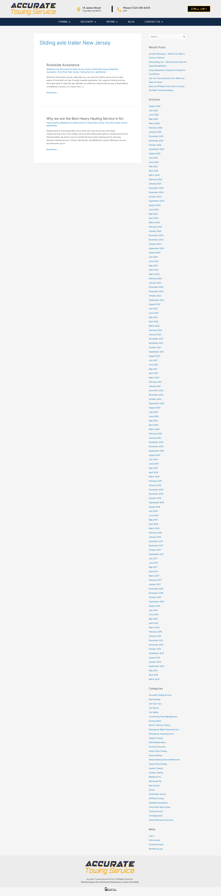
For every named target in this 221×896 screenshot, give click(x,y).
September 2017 (156, 554)
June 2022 (153, 313)
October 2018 (155, 498)
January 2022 (155, 334)
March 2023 (154, 274)
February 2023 (155, 278)
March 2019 (154, 476)
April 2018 (153, 524)
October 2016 (155, 597)
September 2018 (156, 502)
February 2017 (155, 580)
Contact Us (152, 21)
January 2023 (155, 283)
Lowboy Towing (156, 772)
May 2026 (153, 119)
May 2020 (153, 420)
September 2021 (156, 352)
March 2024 (154, 222)
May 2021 (153, 369)
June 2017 (153, 563)
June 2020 (153, 416)
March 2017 (154, 576)
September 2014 (156, 666)
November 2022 (156, 291)
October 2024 (155, 196)
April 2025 (153, 171)
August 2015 (154, 657)
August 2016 (154, 606)
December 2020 (156, 390)
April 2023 (153, 270)
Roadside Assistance (63, 65)
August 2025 (154, 153)
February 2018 (155, 532)
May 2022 (153, 317)
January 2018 (155, 537)
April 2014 (153, 675)
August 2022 (154, 304)
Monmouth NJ (66, 69)
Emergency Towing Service (161, 734)
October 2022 (155, 295)
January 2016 (155, 636)
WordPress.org (155, 849)
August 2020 (154, 407)
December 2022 (156, 287)
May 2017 (153, 567)
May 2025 (153, 166)
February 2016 (155, 631)
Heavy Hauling (53, 123)
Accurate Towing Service (160, 695)
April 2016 (153, 623)
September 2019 (156, 451)
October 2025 (155, 145)
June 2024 (154, 209)
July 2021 (153, 360)
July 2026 (153, 110)
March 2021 (154, 377)
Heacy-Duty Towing (158, 751)
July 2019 (153, 459)
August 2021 (154, 356)
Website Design (87, 882)
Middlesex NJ (53, 69)
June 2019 (153, 463)
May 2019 (153, 468)
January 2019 (155, 485)
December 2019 (156, 442)
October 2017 (155, 550)
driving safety (155, 721)
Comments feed (156, 844)
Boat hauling (154, 699)
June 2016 (153, 614)
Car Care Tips (155, 703)
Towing (63, 21)
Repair (111, 21)
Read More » (52, 92)
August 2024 (155, 205)
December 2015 (156, 640)
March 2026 (154, 123)
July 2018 (153, 511)
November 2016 (156, 593)
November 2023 (156, 239)
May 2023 (153, 265)
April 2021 (153, 373)
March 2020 (154, 429)
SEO (97, 882)
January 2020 (155, 438)
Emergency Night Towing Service (164, 729)
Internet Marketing (111, 882)
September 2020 (156, 403)
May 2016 (153, 619)
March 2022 (154, 326)
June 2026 (153, 114)
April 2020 (153, 425)
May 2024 (153, 214)
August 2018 (154, 507)
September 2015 (156, 653)
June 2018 (153, 515)
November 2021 (156, 343)
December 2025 (156, 136)
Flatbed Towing (156, 738)
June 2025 (153, 162)
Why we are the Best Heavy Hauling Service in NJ (85, 119)
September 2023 (156, 248)
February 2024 (155, 227)
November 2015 (156, 645)
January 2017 (155, 584)
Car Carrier (154, 708)
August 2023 (155, 252)
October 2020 (155, 399)
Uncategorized (155, 815)
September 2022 (156, 300)
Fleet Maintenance (157, 742)
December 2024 (156, 188)
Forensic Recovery (157, 746)
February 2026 (155, 128)
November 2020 (156, 395)
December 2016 (156, 588)
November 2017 (156, 545)
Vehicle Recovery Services (161, 820)
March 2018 (154, 528)
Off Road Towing (156, 798)
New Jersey (78, 69)
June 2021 (153, 364)
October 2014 (155, 662)
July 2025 (153, 158)
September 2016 (156, 601)
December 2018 (156, 489)
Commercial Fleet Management (163, 716)
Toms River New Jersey (68, 72)
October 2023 (155, 244)
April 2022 (153, 321)
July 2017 (153, 558)
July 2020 (153, 412)
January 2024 (155, 231)
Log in (151, 836)
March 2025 (154, 175)
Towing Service (87, 72)
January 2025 (155, 183)
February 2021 (155, 382)
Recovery (87, 21)
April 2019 (153, 472)
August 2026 (154, 106)
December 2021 (156, 339)
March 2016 (154, 627)
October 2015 (155, 649)
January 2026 (155, 132)
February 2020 (155, 433)
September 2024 (156, 201)
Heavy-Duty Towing (158, 764)
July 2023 (153, 257)
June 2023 (154, 261)
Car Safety (153, 712)
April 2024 (153, 218)
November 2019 (156, 446)
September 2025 (156, 149)
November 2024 (156, 192)
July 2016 (153, 610)
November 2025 (156, 140)
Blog (131, 21)
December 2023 (156, 235)
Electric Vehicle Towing (159, 725)
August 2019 (154, 455)
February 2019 (155, 481)
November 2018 (156, 494)
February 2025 (155, 179)
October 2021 (155, 347)
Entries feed (154, 840)
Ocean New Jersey (100, 69)
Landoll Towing (156, 768)
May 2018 (153, 520)
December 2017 (156, 541)
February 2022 (155, 330)
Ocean (88, 69)
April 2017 (153, 571)
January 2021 (155, 386)
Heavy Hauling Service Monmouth (164, 759)
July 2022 (153, 308)
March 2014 (154, 679)
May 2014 (153, 670)
